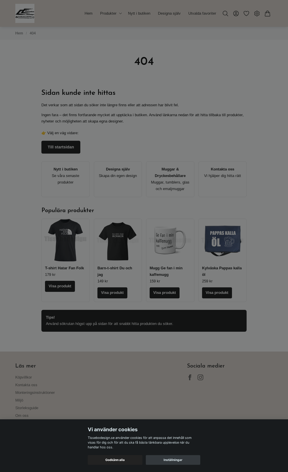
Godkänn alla (115, 460)
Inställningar (173, 460)
